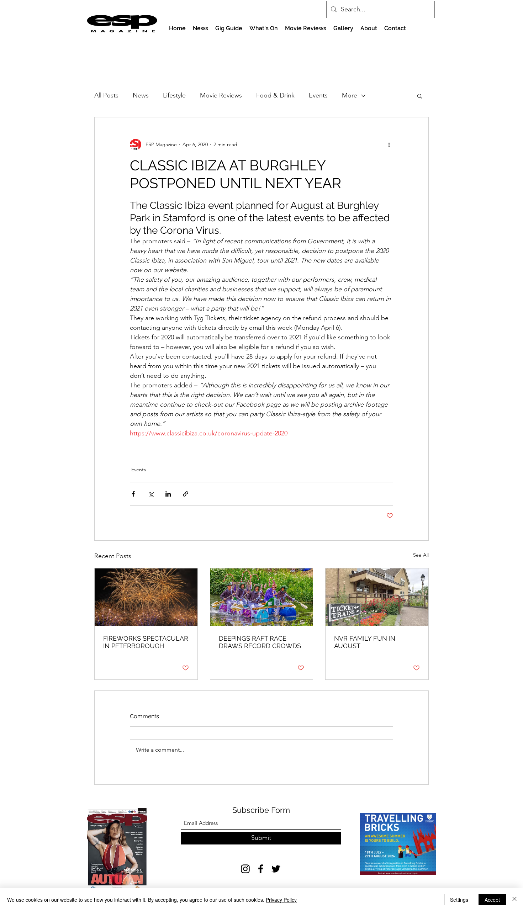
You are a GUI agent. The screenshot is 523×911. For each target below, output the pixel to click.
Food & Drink (275, 95)
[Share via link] (185, 494)
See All (421, 555)
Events (318, 95)
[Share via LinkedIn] (168, 494)
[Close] (514, 899)
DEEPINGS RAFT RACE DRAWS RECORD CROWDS (260, 642)
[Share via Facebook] (133, 494)
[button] (419, 96)
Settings (459, 899)
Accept (492, 899)
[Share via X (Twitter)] (150, 494)
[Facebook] (260, 869)
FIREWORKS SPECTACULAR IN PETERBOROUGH (145, 642)
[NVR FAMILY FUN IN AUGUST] (377, 597)
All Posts (106, 95)
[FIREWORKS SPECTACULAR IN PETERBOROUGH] (146, 597)
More (349, 95)
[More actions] (389, 144)
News (141, 95)
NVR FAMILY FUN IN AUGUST (364, 642)
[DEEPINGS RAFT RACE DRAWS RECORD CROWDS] (261, 597)
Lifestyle (174, 95)
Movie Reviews (221, 95)
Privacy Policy (281, 899)
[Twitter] (276, 869)
